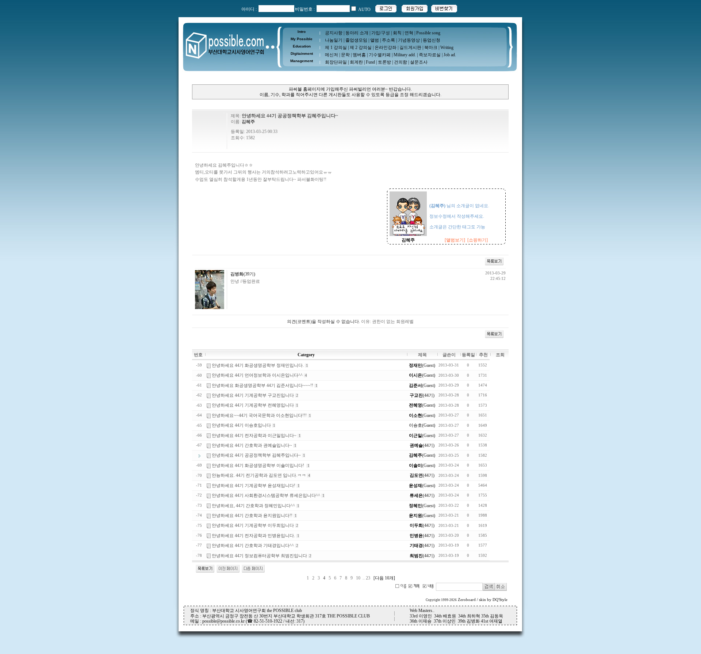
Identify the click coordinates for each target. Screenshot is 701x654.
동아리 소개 (356, 32)
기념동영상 (409, 40)
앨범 (374, 40)
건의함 (400, 62)
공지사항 (333, 32)
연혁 (409, 32)
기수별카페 (380, 54)
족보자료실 (430, 54)
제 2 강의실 (361, 47)
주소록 (388, 40)
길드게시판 (410, 47)
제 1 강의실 (336, 47)
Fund (370, 62)
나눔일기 (333, 40)
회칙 (397, 32)
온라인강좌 (386, 47)
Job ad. (450, 54)
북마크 (430, 47)
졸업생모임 (356, 40)
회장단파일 (336, 62)
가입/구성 (380, 32)
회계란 (356, 62)
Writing (446, 47)
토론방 (384, 62)
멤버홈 (359, 54)
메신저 (331, 54)
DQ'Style (500, 600)
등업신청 (431, 40)
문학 (345, 54)
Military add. (405, 54)
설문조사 (419, 62)
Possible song (428, 32)
